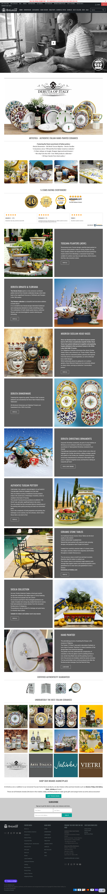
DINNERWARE (47, 826)
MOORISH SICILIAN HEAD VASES (75, 328)
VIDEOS (25, 3)
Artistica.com (11, 879)
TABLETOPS (47, 835)
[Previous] (6, 99)
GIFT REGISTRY (48, 3)
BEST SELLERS (47, 844)
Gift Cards (26, 844)
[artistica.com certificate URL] (95, 221)
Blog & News (27, 862)
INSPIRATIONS (31, 3)
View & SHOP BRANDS (68, 461)
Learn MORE (66, 661)
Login (98, 4)
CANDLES (46, 841)
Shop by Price (27, 841)
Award (25, 850)
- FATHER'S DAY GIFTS (6, 6)
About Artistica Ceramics (30, 826)
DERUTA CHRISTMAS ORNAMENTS (76, 433)
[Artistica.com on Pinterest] (14, 828)
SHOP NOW (53, 106)
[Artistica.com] (9, 10)
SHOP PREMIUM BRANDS (53, 791)
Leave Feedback (28, 853)
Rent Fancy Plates (88, 828)
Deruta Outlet (87, 825)
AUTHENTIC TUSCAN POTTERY (24, 480)
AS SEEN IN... (40, 3)
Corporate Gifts (28, 835)
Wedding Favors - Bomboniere (31, 838)
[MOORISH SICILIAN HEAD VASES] (28, 347)
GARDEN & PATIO (48, 838)
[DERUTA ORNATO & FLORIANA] (78, 297)
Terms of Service (28, 868)
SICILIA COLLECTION (20, 584)
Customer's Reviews (29, 856)
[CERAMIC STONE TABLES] (28, 548)
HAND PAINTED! (68, 629)
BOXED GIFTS (80, 3)
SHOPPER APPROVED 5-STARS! (71, 853)
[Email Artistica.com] (5, 828)
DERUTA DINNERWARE (21, 388)
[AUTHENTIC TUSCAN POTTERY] (78, 497)
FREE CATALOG (14, 3)
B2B (20, 3)
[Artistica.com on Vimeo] (17, 828)
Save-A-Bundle (71, 3)
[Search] (103, 10)
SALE (45, 850)
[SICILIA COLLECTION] (78, 598)
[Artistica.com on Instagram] (11, 828)
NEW (45, 847)
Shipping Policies (28, 871)
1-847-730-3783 (5, 3)
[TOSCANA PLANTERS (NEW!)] (28, 248)
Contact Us (27, 829)
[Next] (100, 99)
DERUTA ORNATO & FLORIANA (24, 281)
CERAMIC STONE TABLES (72, 526)
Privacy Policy (27, 865)
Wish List (26, 847)
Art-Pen (86, 827)
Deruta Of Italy (87, 823)
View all (65, 257)
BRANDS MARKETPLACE (60, 3)
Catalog (26, 859)
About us (26, 823)
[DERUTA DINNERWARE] (78, 397)
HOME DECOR (47, 832)
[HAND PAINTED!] (28, 645)
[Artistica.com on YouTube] (20, 828)
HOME (45, 823)
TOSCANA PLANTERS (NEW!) (73, 238)
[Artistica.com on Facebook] (8, 828)
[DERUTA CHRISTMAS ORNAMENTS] (28, 447)
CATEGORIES (47, 829)
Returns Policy (27, 832)
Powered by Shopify (9, 884)
